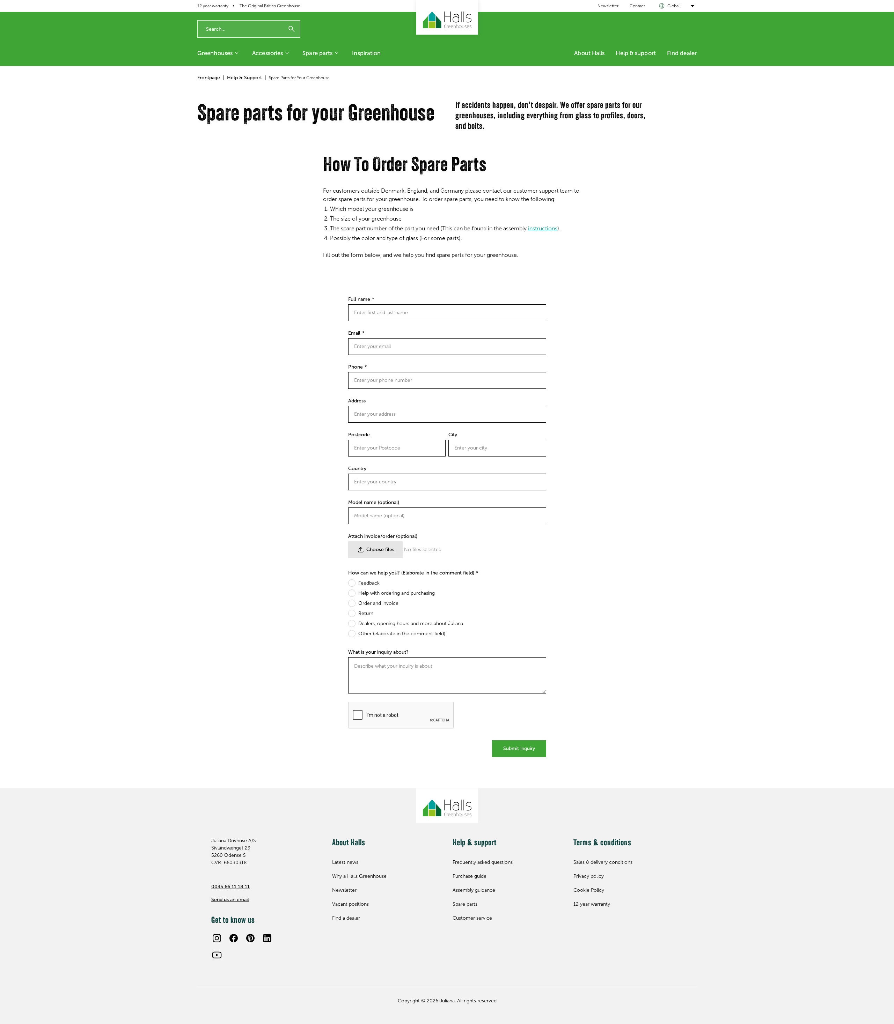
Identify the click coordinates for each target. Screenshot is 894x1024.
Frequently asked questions (483, 862)
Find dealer (682, 53)
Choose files (380, 549)
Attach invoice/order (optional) (382, 536)
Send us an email (230, 900)
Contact (637, 6)
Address (357, 401)
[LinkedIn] (267, 938)
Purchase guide (469, 876)
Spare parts (317, 53)
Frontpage (208, 78)
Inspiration (366, 53)
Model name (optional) (373, 502)
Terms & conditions (602, 843)
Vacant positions (350, 904)
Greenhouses (215, 53)
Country (357, 469)
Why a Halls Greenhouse (359, 876)
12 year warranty (212, 5)
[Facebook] (233, 938)
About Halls (589, 53)
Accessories (267, 53)
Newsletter (608, 6)
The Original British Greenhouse (270, 5)
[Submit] (291, 29)
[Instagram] (216, 938)
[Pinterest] (250, 938)
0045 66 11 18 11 (230, 887)
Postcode (359, 435)
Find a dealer (346, 918)
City (452, 435)
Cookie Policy (588, 890)
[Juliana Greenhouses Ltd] (447, 17)
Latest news (345, 862)
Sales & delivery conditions (602, 862)
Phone (355, 367)
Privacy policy (588, 876)
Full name (359, 299)
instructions (542, 228)
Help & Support (244, 78)
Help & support (635, 53)
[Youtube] (216, 954)
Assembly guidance (474, 890)
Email (354, 333)
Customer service (472, 918)
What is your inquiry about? (378, 652)
